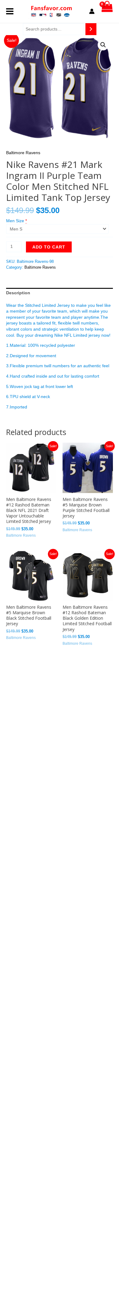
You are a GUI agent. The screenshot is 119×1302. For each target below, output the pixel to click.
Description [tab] (18, 292)
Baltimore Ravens (23, 152)
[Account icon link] (92, 11)
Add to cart (48, 247)
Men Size (15, 220)
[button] (103, 44)
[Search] (90, 29)
